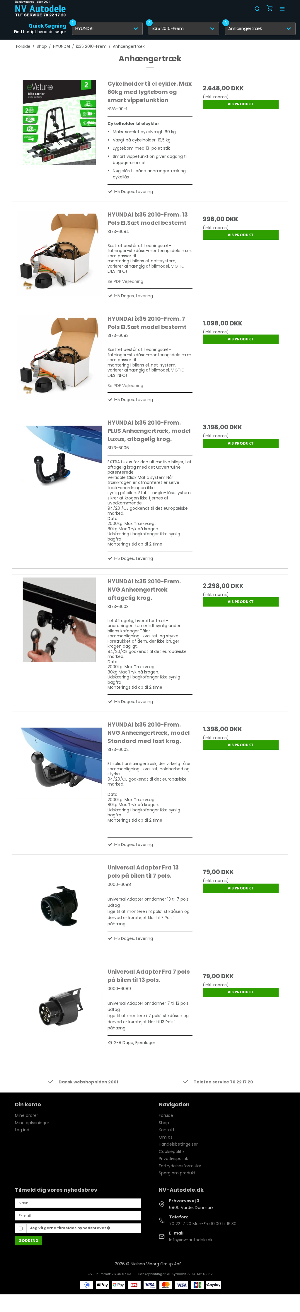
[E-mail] (78, 1215)
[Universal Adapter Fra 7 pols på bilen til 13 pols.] (59, 1010)
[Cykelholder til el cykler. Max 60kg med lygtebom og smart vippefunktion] (59, 122)
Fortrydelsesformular (180, 1166)
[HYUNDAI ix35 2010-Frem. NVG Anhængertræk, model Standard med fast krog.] (59, 763)
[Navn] (78, 1203)
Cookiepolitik (172, 1151)
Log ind (22, 1130)
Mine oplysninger (32, 1123)
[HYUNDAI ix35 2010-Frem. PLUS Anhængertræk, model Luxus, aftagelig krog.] (59, 461)
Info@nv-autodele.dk (190, 1240)
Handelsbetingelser (178, 1144)
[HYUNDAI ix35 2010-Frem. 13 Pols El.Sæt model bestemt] (59, 253)
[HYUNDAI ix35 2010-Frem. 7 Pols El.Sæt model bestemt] (59, 357)
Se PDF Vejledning (125, 281)
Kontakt (167, 1130)
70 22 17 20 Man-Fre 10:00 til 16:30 (202, 1224)
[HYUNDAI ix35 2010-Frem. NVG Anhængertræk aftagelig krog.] (59, 620)
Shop (164, 1123)
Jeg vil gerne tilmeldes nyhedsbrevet (68, 1227)
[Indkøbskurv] (269, 9)
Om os (166, 1137)
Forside (166, 1115)
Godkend (28, 1240)
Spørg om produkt (177, 1173)
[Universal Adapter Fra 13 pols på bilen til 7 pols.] (59, 906)
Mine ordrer (26, 1115)
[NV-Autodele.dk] (40, 9)
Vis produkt (241, 104)
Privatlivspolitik (173, 1158)
